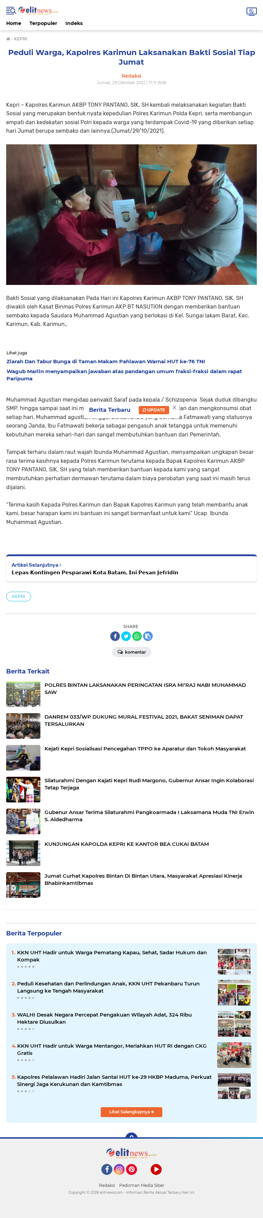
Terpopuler (43, 23)
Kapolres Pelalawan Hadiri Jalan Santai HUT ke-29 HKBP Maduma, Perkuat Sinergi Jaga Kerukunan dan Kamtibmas (114, 1080)
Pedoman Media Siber (141, 1185)
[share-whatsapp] (137, 636)
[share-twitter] (126, 636)
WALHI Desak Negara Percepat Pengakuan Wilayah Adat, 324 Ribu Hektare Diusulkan (104, 1018)
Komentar (135, 652)
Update (155, 409)
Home (13, 23)
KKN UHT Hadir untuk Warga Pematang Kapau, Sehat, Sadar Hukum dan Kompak (112, 956)
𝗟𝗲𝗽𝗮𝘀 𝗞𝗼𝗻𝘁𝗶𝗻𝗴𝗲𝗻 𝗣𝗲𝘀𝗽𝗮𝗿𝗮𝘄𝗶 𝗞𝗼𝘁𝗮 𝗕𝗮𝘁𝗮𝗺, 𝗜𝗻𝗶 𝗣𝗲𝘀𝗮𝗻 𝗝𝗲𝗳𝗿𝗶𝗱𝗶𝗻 (95, 572)
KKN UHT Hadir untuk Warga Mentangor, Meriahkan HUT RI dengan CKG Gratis (112, 1049)
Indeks (74, 23)
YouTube (161, 1178)
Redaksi (107, 1185)
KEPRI (18, 596)
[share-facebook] (115, 636)
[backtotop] (131, 1138)
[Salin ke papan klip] (148, 636)
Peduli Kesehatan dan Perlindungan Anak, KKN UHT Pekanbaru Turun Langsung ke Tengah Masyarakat (108, 987)
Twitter (146, 1167)
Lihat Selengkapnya (130, 1111)
